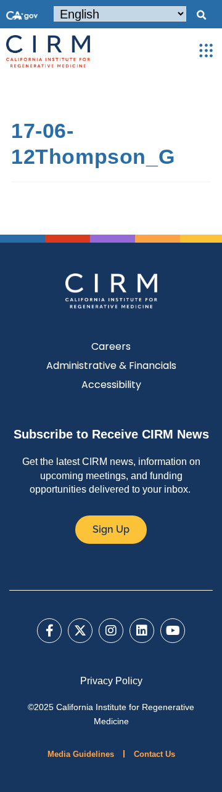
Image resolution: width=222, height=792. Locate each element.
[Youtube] (172, 630)
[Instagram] (111, 630)
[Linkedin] (142, 630)
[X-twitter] (80, 630)
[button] (201, 15)
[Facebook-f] (49, 630)
